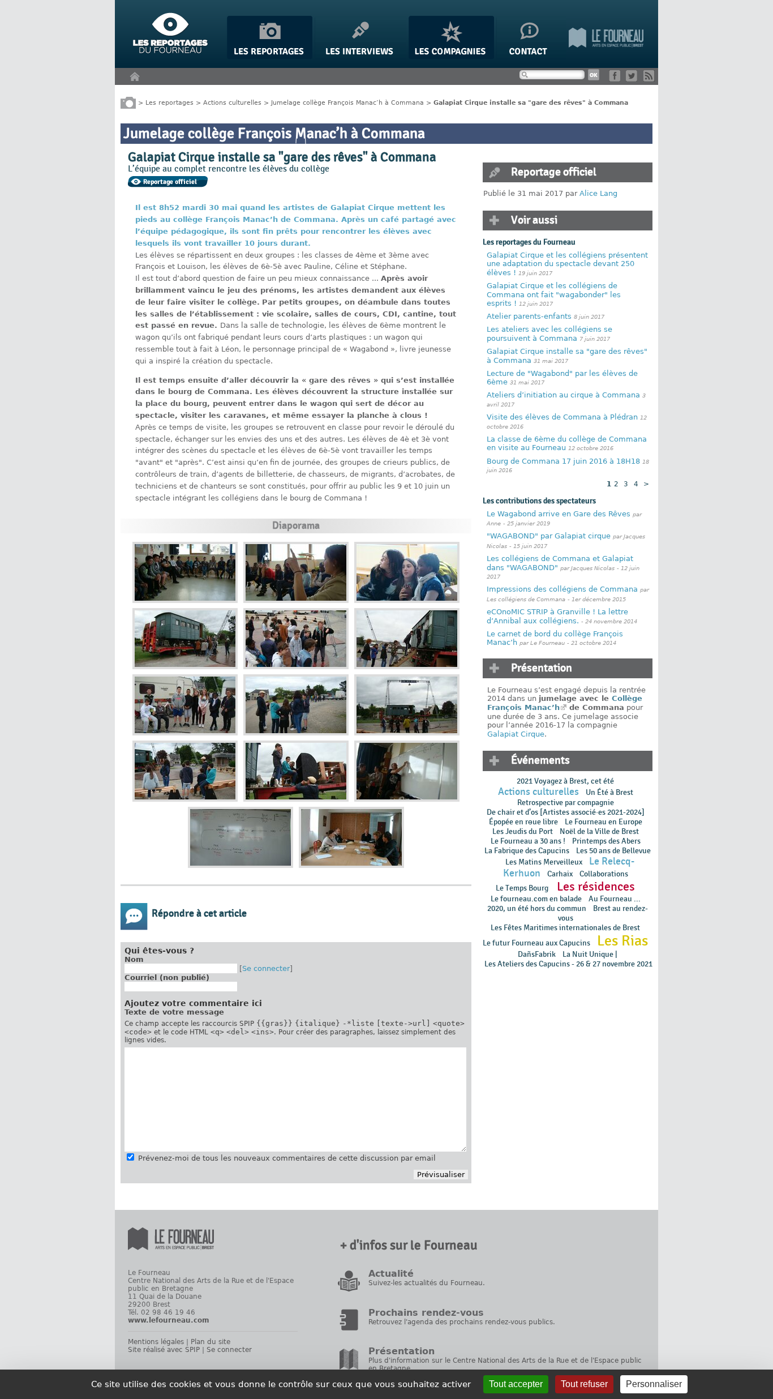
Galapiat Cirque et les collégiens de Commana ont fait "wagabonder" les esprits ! (554, 294)
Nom (134, 959)
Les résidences (596, 886)
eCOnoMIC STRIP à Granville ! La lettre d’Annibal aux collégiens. (557, 616)
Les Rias (622, 940)
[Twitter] (633, 79)
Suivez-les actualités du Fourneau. (426, 1283)
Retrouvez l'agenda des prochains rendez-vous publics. (461, 1322)
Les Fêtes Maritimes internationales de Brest (565, 927)
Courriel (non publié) (166, 977)
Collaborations (603, 874)
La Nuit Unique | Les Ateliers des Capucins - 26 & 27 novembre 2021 (567, 959)
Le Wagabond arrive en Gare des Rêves (558, 514)
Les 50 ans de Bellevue (613, 850)
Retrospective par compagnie (565, 802)
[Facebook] (616, 79)
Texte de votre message (174, 1012)
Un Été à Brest (609, 792)
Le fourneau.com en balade (536, 899)
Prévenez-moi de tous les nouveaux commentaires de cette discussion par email (287, 1158)
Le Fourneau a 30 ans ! (528, 841)
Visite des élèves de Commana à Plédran (562, 417)
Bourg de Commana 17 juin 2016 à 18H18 (563, 461)
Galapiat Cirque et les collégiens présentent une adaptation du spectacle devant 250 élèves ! (567, 264)
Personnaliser (654, 1384)
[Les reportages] (269, 57)
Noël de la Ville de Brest (599, 831)
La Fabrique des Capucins (526, 850)
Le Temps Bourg (523, 888)
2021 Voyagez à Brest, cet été (565, 781)
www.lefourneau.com (168, 1320)
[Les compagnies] (451, 57)
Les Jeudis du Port (522, 831)
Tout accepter (516, 1384)
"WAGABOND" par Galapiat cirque (549, 536)
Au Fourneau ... (615, 899)
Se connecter (266, 968)
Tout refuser (584, 1384)
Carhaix (560, 874)
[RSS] (651, 79)
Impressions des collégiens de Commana (562, 589)
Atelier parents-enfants (530, 316)
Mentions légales (156, 1342)
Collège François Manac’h (564, 703)
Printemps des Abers (606, 841)
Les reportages (169, 102)
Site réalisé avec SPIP (164, 1350)
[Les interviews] (360, 57)
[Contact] (531, 57)
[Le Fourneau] (606, 57)
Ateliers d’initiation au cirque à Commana (563, 395)
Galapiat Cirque (515, 734)
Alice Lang (598, 193)
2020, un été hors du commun (536, 908)
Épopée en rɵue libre (523, 822)
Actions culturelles (232, 102)
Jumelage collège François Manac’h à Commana (347, 102)
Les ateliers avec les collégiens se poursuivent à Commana (549, 334)
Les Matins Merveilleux (543, 862)
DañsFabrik (537, 954)
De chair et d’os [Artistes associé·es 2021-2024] (566, 812)
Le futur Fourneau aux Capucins (536, 943)
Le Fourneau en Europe (603, 822)
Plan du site (210, 1342)
